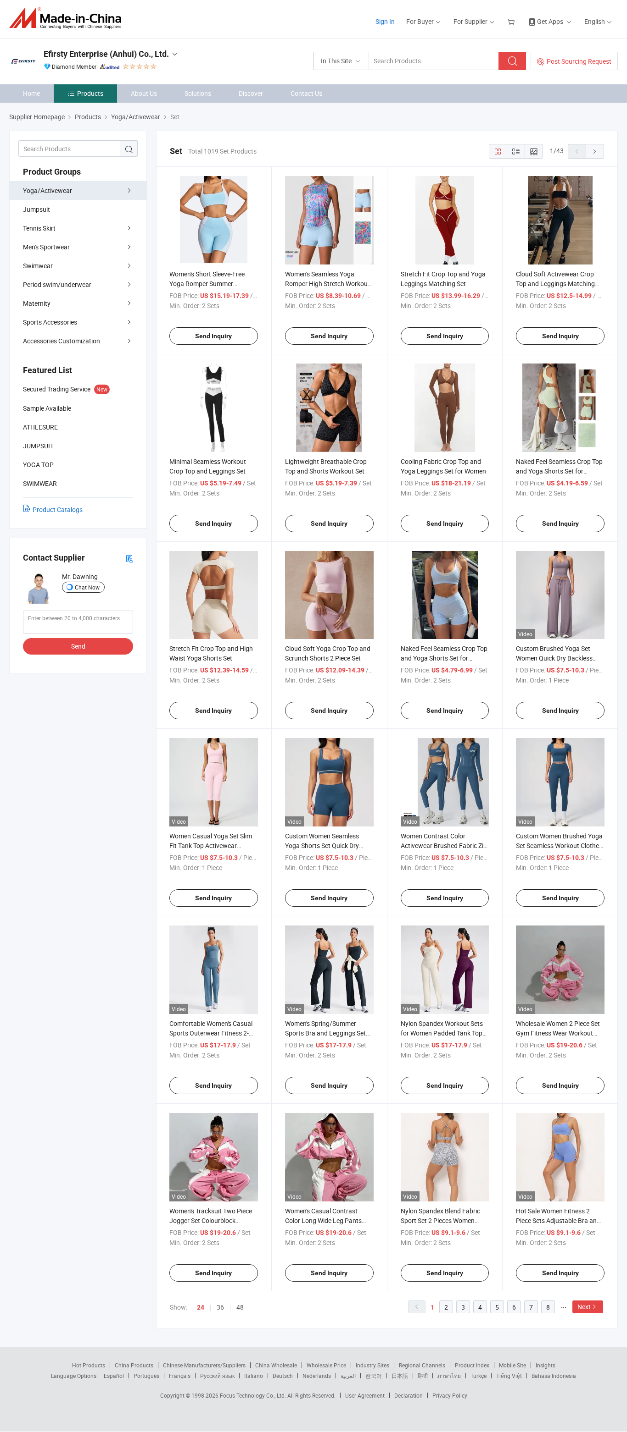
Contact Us (306, 93)
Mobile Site (512, 1365)
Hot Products (88, 1365)
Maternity (36, 303)
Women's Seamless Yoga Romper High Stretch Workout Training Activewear (327, 283)
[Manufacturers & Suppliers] (68, 18)
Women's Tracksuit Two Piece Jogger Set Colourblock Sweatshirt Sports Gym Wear (210, 1220)
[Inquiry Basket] (512, 21)
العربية (348, 1375)
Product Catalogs (58, 509)
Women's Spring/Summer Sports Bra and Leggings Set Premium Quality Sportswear (326, 1033)
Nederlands (316, 1375)
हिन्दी (423, 1375)
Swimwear (38, 265)
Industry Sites (372, 1365)
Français (179, 1375)
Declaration (408, 1395)
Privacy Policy (449, 1395)
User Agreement (365, 1395)
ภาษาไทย (449, 1375)
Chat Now (87, 587)
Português (146, 1375)
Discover (251, 93)
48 (240, 1307)
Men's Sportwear (46, 246)
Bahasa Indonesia (554, 1375)
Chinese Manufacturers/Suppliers (204, 1365)
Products (90, 93)
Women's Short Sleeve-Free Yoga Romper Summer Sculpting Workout (207, 283)
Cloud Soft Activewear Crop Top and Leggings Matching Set (555, 283)
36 (220, 1307)
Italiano (253, 1375)
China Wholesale (276, 1365)
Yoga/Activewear (47, 190)
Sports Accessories (50, 322)
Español (114, 1375)
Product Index (472, 1365)
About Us (144, 93)
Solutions (198, 93)
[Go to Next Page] (595, 151)
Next (584, 1306)
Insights (545, 1365)
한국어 (373, 1375)
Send (78, 646)
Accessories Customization (61, 340)
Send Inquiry (213, 336)
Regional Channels (422, 1365)
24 (200, 1307)
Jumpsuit (36, 209)
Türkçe (478, 1375)
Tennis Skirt (39, 228)
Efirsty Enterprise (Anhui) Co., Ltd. (106, 54)
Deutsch (283, 1375)
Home (31, 93)
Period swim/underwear (57, 284)
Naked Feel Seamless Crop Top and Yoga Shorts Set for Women (559, 471)
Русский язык (217, 1375)
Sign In (385, 21)
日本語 (400, 1375)
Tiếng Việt (509, 1375)
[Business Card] (129, 558)
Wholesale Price (326, 1365)
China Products (134, 1365)
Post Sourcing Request (579, 61)
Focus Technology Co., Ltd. (253, 1395)
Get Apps (550, 21)
